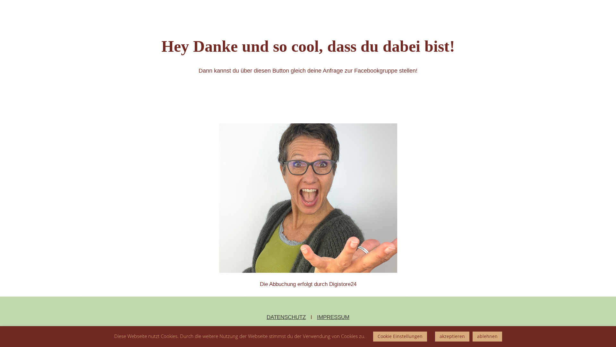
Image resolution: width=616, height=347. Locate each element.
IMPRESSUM (333, 317)
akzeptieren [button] (452, 336)
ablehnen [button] (487, 336)
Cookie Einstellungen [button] (400, 336)
